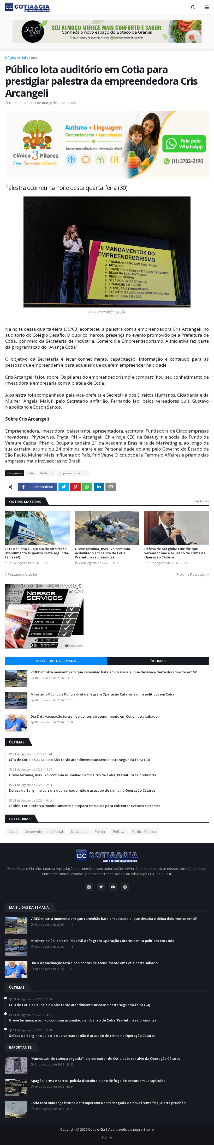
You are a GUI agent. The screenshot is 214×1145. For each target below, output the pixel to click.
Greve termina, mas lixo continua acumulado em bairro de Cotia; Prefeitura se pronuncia (102, 553)
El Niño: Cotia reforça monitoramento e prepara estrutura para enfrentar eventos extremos (84, 806)
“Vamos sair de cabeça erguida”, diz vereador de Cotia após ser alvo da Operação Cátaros (105, 1059)
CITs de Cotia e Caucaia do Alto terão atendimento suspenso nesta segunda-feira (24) (37, 553)
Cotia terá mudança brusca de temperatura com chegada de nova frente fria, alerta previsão (108, 1103)
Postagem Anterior (22, 574)
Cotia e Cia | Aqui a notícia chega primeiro (121, 1129)
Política (118, 831)
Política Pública (144, 831)
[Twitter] (63, 487)
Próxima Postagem (191, 574)
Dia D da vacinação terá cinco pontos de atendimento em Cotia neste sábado (94, 717)
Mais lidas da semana (56, 660)
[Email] (110, 487)
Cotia (33, 57)
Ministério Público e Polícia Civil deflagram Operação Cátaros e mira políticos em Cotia (102, 694)
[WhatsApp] (87, 487)
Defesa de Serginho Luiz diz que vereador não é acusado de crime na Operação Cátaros (174, 553)
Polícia (100, 831)
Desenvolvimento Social (44, 831)
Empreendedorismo (73, 473)
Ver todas (201, 501)
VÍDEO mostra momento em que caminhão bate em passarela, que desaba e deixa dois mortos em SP (114, 672)
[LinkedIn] (99, 487)
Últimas (158, 660)
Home (107, 1137)
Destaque (46, 473)
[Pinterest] (75, 487)
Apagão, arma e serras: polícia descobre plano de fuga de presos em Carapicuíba (98, 1081)
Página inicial (15, 57)
